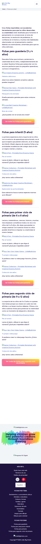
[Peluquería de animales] (19, 89)
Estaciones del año (20, 506)
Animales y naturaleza (20, 497)
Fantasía (20, 511)
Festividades (20, 509)
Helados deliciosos (9, 76)
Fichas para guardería (20, 524)
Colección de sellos (9, 174)
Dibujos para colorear (20, 516)
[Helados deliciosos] (19, 73)
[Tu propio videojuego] (19, 251)
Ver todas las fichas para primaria (17, 283)
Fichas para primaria (20, 529)
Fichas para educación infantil (20, 526)
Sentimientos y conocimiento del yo (20, 494)
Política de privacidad (20, 475)
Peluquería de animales (10, 94)
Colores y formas (20, 499)
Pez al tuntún (6, 156)
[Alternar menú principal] (36, 4)
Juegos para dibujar (20, 513)
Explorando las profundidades (13, 189)
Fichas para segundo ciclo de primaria (20, 531)
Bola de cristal (7, 111)
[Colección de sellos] (19, 169)
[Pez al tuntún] (18, 153)
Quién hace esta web (20, 470)
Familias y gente (20, 501)
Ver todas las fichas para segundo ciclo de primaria (20, 362)
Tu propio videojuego (10, 255)
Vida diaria (20, 504)
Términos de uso (20, 473)
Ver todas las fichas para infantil (17, 202)
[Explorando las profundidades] (19, 184)
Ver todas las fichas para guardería (18, 121)
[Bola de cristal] (19, 106)
